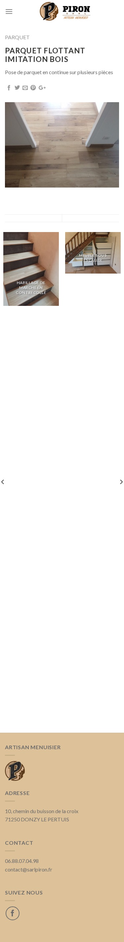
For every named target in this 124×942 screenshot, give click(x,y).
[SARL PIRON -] (66, 11)
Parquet (17, 37)
